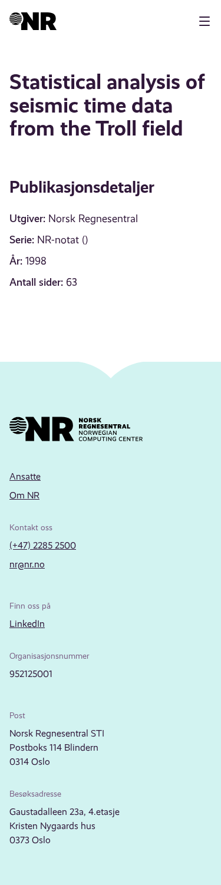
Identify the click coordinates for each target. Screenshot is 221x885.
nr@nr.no (27, 564)
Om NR (24, 495)
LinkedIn (27, 623)
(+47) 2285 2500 (42, 545)
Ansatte (25, 476)
